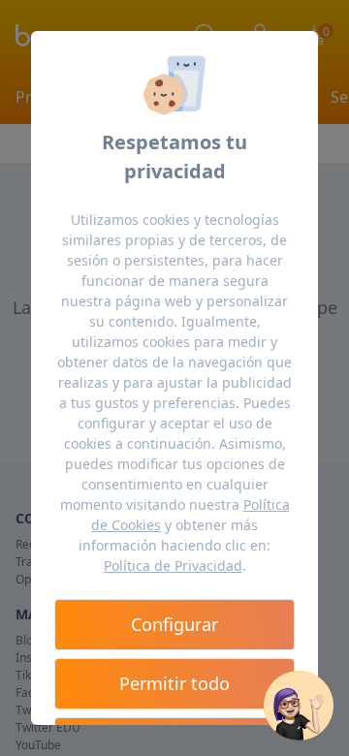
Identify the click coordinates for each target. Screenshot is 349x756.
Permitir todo (174, 683)
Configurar (174, 624)
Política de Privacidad (173, 565)
